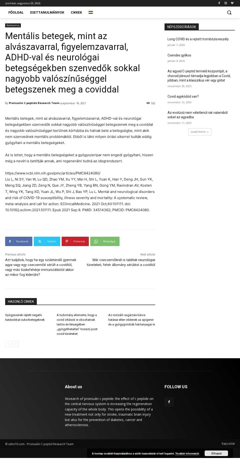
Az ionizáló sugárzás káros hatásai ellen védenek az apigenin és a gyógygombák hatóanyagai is (131, 319)
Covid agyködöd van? (183, 96)
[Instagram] (225, 3)
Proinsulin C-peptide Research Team (34, 103)
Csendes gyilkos (179, 55)
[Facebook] (219, 3)
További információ (187, 453)
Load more (198, 132)
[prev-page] (8, 344)
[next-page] (16, 344)
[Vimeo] (232, 3)
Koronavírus (13, 25)
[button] (229, 12)
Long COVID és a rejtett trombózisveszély (198, 39)
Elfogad (216, 453)
